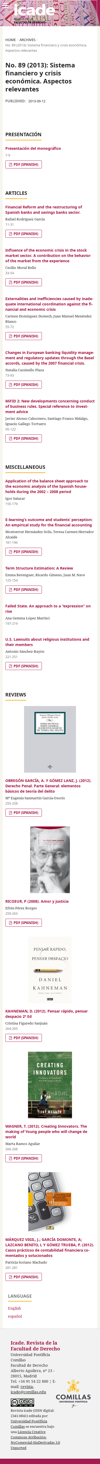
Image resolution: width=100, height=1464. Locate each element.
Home (10, 39)
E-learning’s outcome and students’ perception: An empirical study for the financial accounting (49, 522)
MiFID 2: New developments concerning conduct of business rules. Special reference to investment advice (50, 406)
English (14, 1308)
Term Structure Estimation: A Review (39, 568)
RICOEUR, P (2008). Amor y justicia (37, 901)
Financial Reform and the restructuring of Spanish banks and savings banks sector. (43, 209)
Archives (27, 39)
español (15, 1316)
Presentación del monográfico (33, 148)
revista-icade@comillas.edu (28, 1389)
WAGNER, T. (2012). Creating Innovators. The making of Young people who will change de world (46, 1131)
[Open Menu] (5, 5)
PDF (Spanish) (25, 164)
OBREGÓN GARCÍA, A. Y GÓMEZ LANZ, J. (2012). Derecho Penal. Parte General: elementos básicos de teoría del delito (48, 786)
